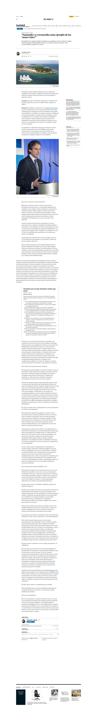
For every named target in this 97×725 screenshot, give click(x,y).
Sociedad (20, 25)
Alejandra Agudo (26, 52)
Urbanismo (51, 634)
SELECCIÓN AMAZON (26, 687)
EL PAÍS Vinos (52, 687)
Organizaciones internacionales (43, 634)
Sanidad (53, 25)
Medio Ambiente (44, 25)
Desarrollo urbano (25, 634)
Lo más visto (68, 126)
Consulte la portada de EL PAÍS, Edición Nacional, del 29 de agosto (35, 28)
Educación (39, 25)
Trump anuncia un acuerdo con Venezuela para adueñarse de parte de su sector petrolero (73, 118)
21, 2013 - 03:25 (25, 53)
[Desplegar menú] (17, 19)
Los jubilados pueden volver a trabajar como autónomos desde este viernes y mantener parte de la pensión (73, 142)
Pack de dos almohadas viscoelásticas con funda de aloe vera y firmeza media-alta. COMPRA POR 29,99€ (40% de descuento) (64, 699)
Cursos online (38, 687)
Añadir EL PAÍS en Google (54, 56)
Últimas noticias (78, 25)
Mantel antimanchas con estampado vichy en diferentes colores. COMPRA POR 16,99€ (76, 699)
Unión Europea (31, 634)
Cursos (33, 687)
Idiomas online (45, 687)
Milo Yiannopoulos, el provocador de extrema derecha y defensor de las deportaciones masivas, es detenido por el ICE (72, 113)
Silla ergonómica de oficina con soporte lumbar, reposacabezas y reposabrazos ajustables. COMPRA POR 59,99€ (37, 703)
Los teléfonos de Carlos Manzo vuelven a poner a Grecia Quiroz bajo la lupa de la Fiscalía (73, 108)
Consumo (56, 25)
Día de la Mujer (34, 25)
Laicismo (60, 25)
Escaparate (18, 687)
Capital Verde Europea (51, 108)
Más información (24, 639)
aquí (45, 639)
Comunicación (65, 25)
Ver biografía (29, 621)
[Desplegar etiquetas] (58, 634)
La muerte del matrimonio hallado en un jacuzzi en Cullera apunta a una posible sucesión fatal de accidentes (73, 130)
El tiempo (73, 25)
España (36, 634)
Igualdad (49, 25)
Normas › (57, 628)
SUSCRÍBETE (71, 16)
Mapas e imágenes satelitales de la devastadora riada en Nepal (73, 139)
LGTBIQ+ (69, 25)
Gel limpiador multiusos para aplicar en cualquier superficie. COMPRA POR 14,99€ (53, 699)
